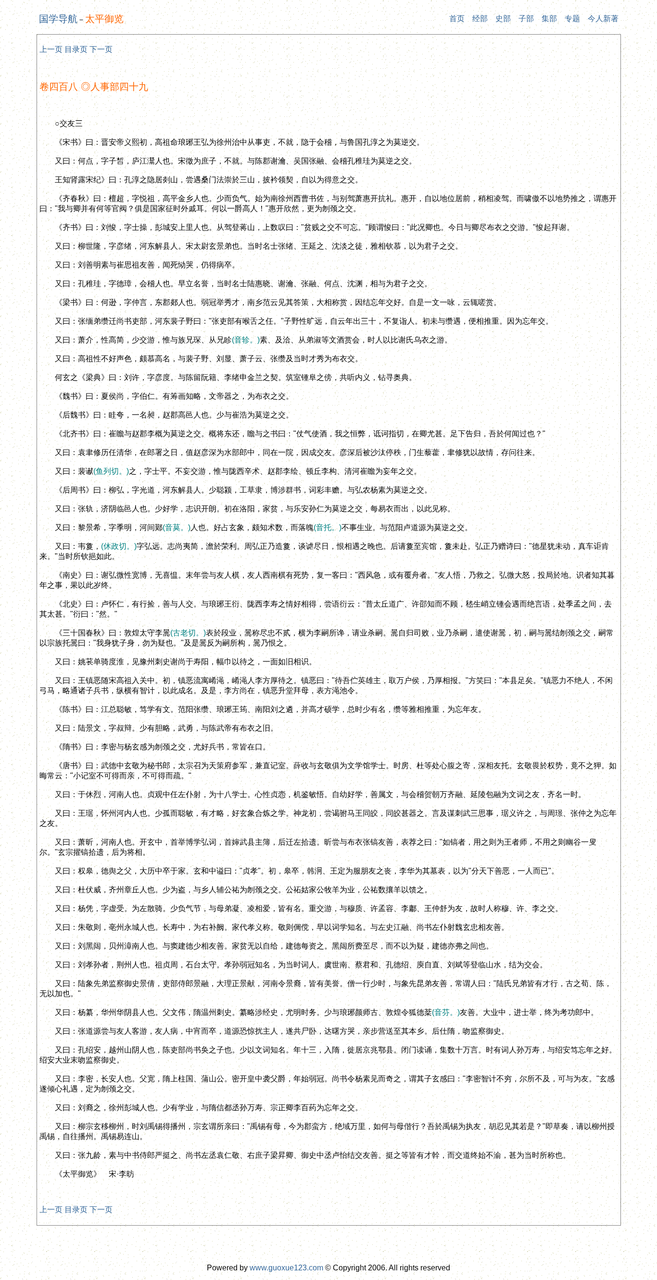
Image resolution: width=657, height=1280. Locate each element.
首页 (457, 18)
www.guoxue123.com (286, 1268)
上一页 (51, 49)
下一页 (101, 49)
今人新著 (603, 18)
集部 (549, 18)
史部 (503, 18)
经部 (480, 18)
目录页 (76, 49)
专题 (572, 18)
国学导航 (58, 18)
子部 (526, 18)
